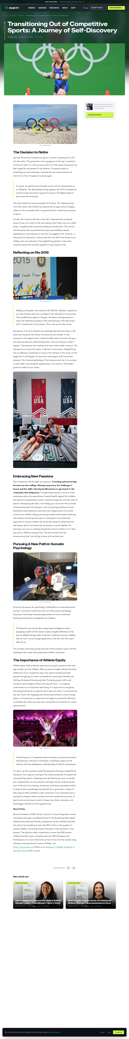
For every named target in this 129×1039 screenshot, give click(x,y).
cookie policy (56, 1032)
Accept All (118, 1032)
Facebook (68, 847)
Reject (109, 1032)
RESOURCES (54, 8)
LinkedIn (59, 847)
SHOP (73, 8)
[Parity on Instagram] (84, 8)
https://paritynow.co (22, 847)
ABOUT (65, 8)
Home (6, 15)
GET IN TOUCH (96, 8)
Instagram (49, 847)
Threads (36, 850)
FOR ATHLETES (115, 8)
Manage (102, 1032)
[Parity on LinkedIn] (87, 8)
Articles (21, 15)
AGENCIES (42, 8)
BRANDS (31, 8)
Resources (13, 15)
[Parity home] (11, 8)
